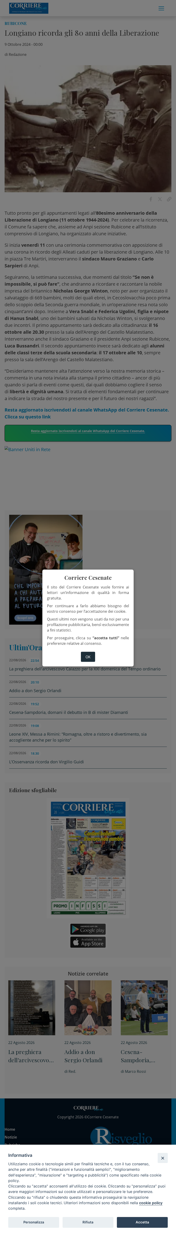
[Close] (163, 1158)
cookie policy (150, 1203)
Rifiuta (87, 1222)
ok (88, 656)
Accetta (142, 1222)
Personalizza (33, 1222)
